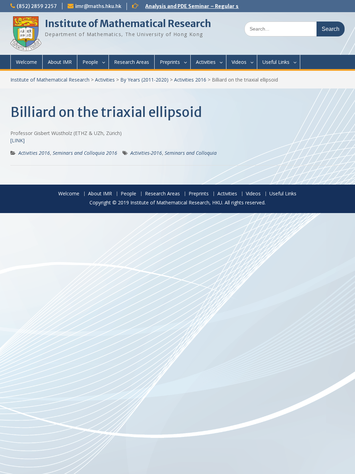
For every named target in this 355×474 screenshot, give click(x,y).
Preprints (170, 62)
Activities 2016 (190, 79)
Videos (239, 62)
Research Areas (131, 62)
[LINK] (17, 140)
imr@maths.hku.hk (98, 6)
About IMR (60, 62)
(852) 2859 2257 (37, 6)
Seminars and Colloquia (191, 153)
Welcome (26, 62)
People (90, 62)
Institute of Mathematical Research (128, 23)
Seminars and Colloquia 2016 (85, 153)
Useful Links (275, 62)
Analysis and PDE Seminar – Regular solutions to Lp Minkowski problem (233, 6)
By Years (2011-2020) (144, 79)
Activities (206, 62)
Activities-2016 (146, 153)
